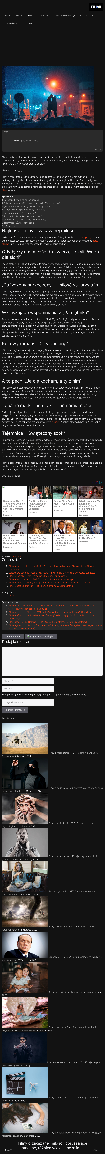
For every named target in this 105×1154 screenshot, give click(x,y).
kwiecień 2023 (16, 556)
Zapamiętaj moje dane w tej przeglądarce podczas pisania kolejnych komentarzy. (46, 694)
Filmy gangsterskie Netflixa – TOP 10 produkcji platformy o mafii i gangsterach (48, 622)
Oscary (89, 15)
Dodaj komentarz (13, 636)
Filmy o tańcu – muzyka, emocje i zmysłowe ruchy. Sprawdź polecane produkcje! (49, 582)
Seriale (44, 15)
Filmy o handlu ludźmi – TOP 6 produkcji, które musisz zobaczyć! (41, 579)
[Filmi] (96, 7)
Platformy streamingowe (67, 15)
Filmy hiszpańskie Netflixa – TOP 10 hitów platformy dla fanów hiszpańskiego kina (49, 612)
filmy (4, 190)
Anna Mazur (14, 141)
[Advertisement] (52, 46)
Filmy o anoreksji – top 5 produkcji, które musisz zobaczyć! (38, 576)
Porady (28, 23)
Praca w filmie (10, 23)
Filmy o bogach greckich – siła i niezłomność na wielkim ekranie (40, 586)
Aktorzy (19, 15)
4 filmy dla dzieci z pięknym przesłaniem (69, 992)
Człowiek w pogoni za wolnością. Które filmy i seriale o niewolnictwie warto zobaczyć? (52, 572)
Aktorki (7, 15)
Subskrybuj (48, 636)
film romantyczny (82, 237)
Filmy (30, 15)
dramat (55, 422)
